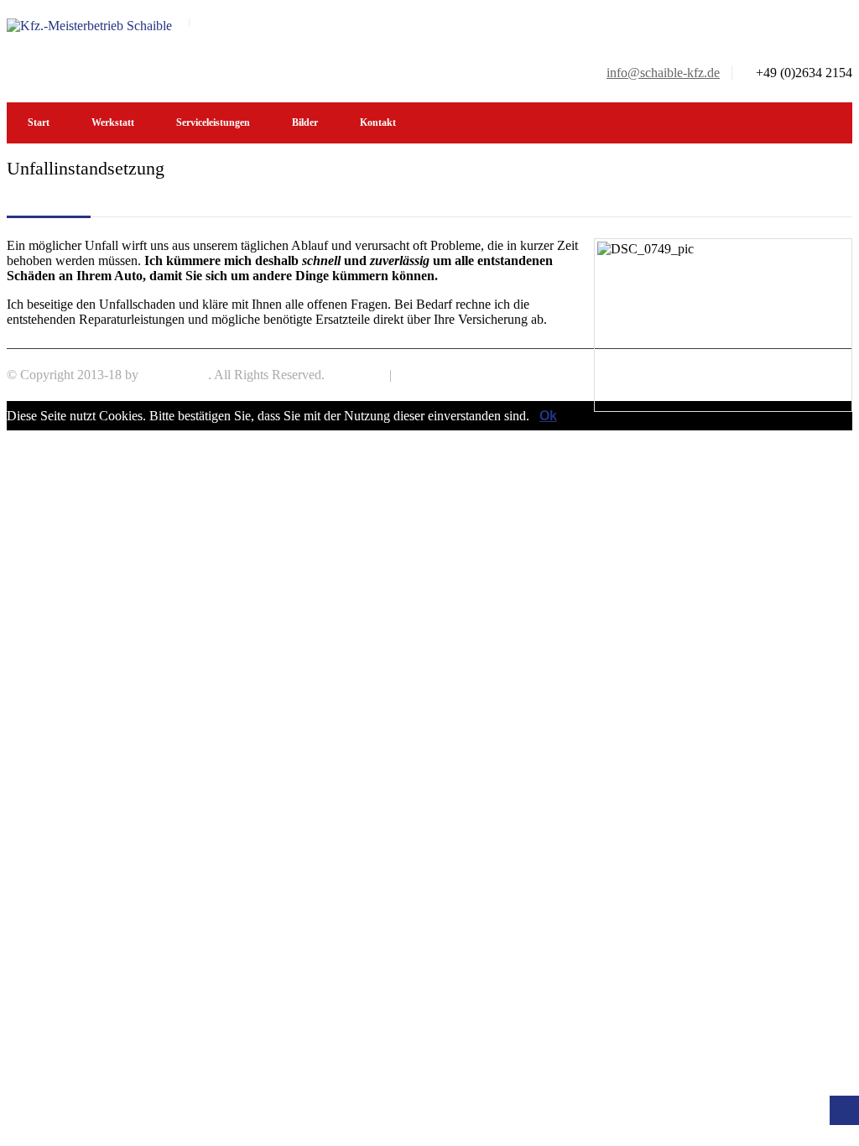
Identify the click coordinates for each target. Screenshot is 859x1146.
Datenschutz (428, 374)
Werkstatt (112, 122)
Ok (548, 416)
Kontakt (378, 122)
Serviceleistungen (213, 122)
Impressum (357, 374)
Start (38, 122)
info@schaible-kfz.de (663, 72)
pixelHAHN (175, 374)
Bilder (305, 122)
